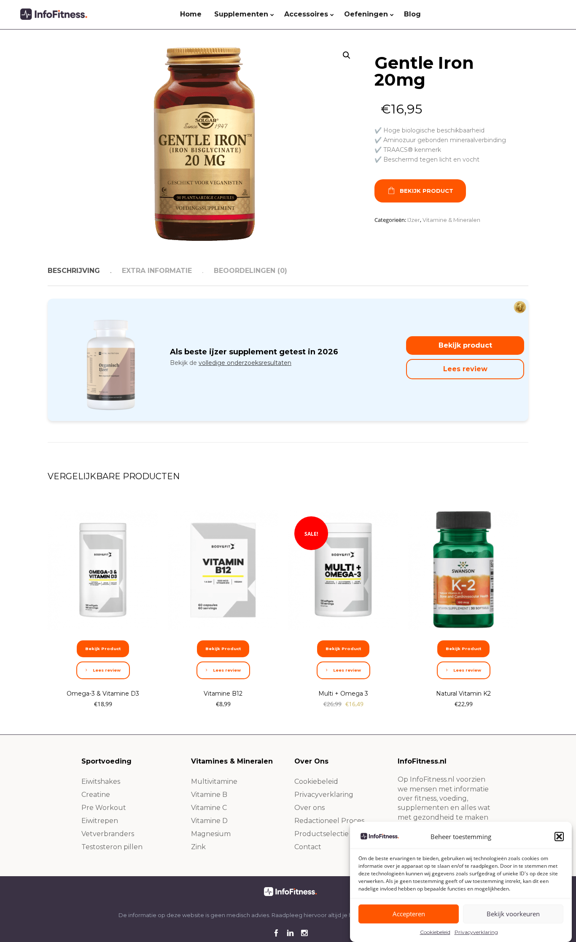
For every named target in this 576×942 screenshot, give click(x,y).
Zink (198, 847)
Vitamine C (209, 808)
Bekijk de (230, 363)
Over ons (309, 808)
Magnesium (211, 834)
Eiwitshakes (100, 781)
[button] (559, 836)
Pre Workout (103, 808)
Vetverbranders (107, 834)
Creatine (95, 795)
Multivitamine (214, 781)
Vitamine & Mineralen (451, 219)
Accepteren (409, 914)
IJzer (413, 219)
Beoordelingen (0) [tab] (250, 271)
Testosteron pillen (112, 847)
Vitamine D (209, 821)
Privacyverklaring (476, 932)
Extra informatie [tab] (157, 271)
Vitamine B (209, 795)
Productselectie (321, 834)
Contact (307, 847)
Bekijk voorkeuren (513, 914)
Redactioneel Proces (329, 821)
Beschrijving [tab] (74, 271)
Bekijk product (465, 345)
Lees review (465, 369)
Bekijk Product (426, 190)
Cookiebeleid (435, 932)
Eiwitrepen (99, 821)
